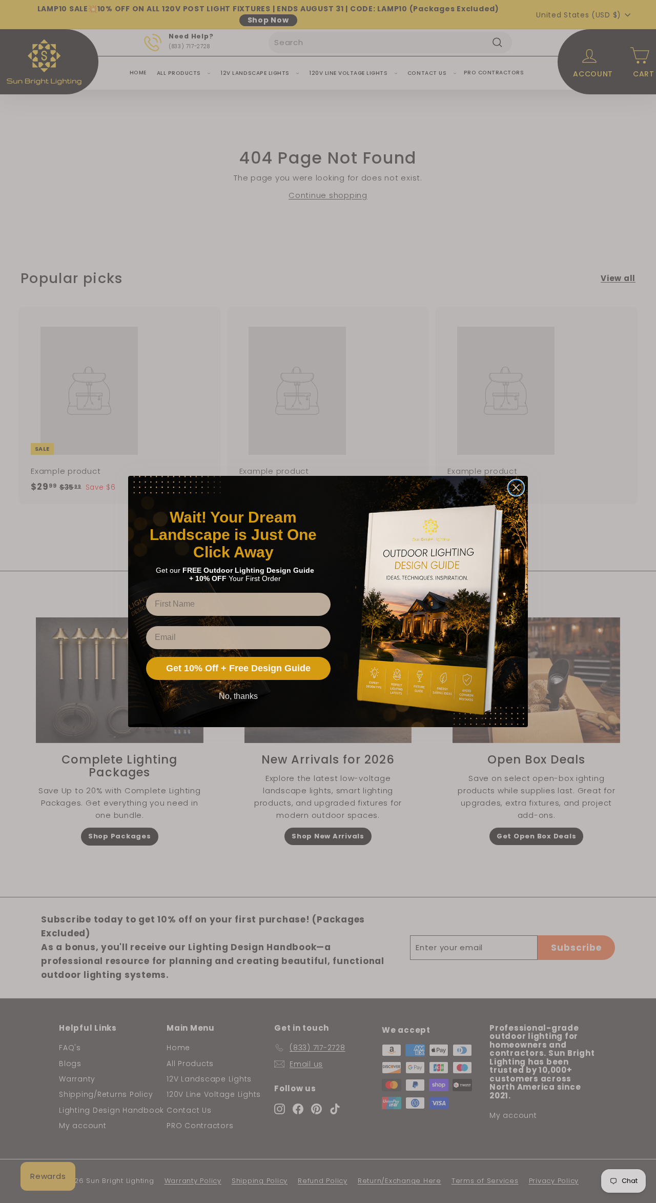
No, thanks (238, 696)
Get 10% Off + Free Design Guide (238, 668)
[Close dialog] (516, 487)
